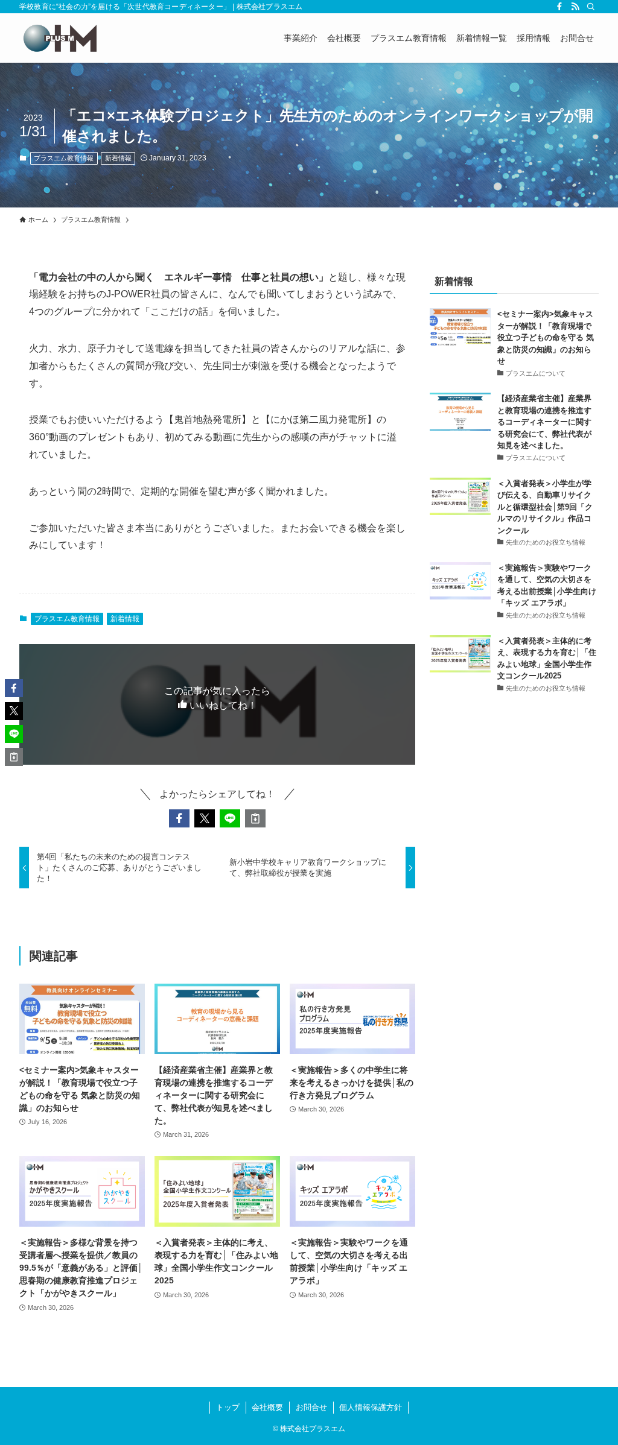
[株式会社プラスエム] (59, 38)
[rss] (575, 6)
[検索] (591, 6)
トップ (228, 1407)
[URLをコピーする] (255, 818)
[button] (179, 818)
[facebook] (559, 6)
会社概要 (267, 1407)
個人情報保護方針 (370, 1407)
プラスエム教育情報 (64, 158)
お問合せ (311, 1407)
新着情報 (118, 158)
